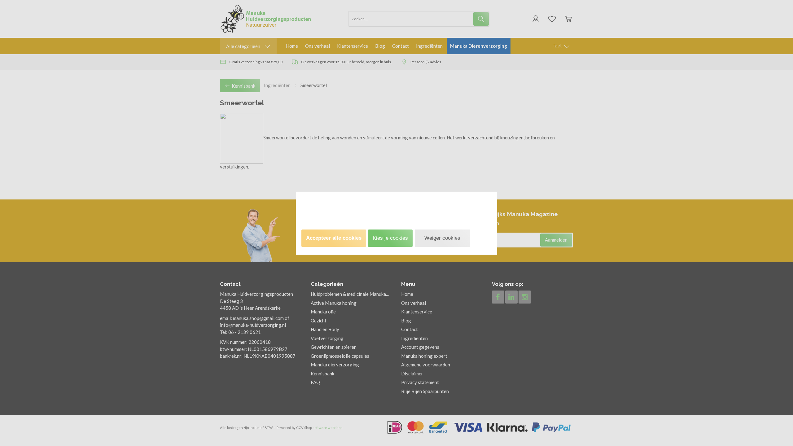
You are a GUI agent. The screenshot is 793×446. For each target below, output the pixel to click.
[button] (333, 238)
